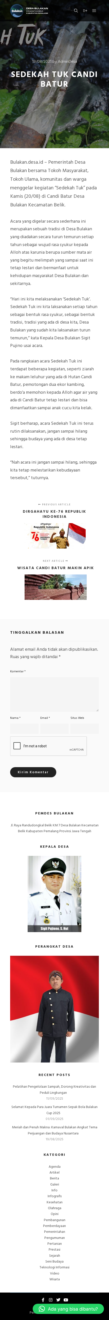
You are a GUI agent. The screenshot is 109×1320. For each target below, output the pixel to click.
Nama (15, 718)
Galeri (54, 1185)
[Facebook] (43, 1300)
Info (54, 1190)
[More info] (85, 10)
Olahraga (54, 1208)
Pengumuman (54, 1238)
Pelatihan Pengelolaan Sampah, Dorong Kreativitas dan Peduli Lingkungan (54, 1090)
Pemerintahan (54, 1232)
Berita (54, 1178)
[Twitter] (58, 1300)
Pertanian (54, 1244)
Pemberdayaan (54, 1226)
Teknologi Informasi (54, 1267)
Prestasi (54, 1250)
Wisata (54, 1279)
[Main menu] (94, 10)
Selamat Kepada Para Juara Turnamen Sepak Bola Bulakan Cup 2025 (54, 1110)
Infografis (55, 1196)
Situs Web (77, 718)
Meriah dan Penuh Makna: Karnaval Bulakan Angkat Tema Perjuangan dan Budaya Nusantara (54, 1130)
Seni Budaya (54, 1262)
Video (54, 1274)
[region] (54, 1009)
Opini (55, 1214)
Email (45, 718)
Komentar (18, 671)
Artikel (54, 1173)
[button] (68, 1309)
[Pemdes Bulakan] (29, 10)
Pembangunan (54, 1220)
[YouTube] (66, 1300)
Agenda (55, 1167)
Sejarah (54, 1256)
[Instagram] (50, 1300)
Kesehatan (55, 1202)
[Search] (76, 10)
